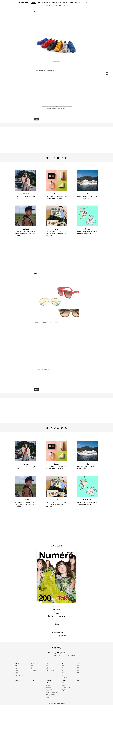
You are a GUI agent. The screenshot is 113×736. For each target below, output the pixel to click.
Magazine (71, 2)
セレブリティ (64, 673)
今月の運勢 (48, 685)
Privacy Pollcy (53, 655)
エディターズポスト (66, 5)
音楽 (62, 672)
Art (42, 2)
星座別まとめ (48, 697)
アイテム (51, 5)
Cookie (47, 655)
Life (50, 2)
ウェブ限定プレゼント (66, 687)
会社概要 (67, 655)
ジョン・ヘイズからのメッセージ (52, 694)
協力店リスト (64, 690)
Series (59, 2)
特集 (47, 5)
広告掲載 (73, 655)
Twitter (55, 158)
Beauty (38, 2)
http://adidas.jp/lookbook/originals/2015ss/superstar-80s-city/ (57, 106)
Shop (76, 2)
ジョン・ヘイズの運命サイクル (52, 692)
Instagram (62, 158)
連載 (60, 5)
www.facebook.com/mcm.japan (47, 371)
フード (78, 668)
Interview (54, 2)
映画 (62, 670)
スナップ (56, 5)
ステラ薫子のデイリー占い (51, 695)
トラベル (78, 670)
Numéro (23, 2)
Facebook (51, 158)
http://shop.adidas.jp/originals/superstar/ (45, 70)
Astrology (65, 2)
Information (61, 655)
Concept (41, 655)
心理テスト (48, 690)
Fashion (33, 2)
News (44, 5)
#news (36, 119)
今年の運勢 (48, 684)
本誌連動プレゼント (65, 689)
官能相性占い (48, 687)
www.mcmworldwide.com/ (44, 369)
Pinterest (65, 158)
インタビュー (18, 682)
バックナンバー (64, 684)
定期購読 (63, 685)
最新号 (63, 682)
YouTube (58, 158)
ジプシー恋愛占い (49, 689)
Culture (46, 2)
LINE (47, 158)
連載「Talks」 (18, 684)
